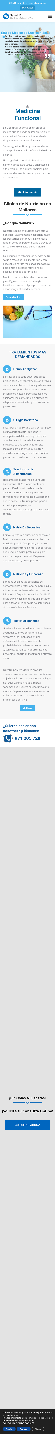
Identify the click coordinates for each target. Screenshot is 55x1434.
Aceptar (9, 1429)
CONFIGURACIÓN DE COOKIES (18, 1423)
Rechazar (24, 1429)
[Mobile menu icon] (50, 16)
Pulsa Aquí (27, 7)
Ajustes (38, 1429)
